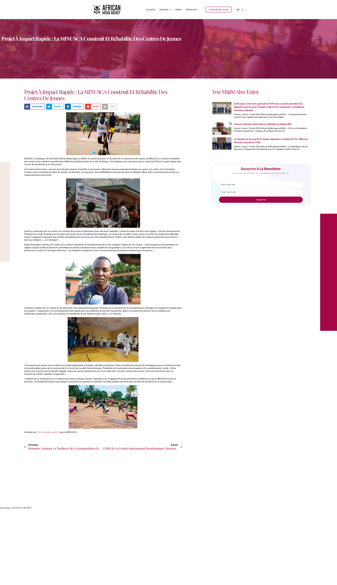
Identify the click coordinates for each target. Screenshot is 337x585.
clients (178, 9)
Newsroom (191, 9)
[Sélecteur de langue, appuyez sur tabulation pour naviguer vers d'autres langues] (240, 9)
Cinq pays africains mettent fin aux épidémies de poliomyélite (263, 123)
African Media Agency (48, 432)
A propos (150, 9)
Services (163, 9)
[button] (34, 107)
